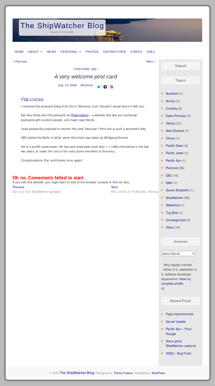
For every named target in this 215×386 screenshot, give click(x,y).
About (33, 51)
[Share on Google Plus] (111, 85)
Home (19, 51)
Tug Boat (172, 212)
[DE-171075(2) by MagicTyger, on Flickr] (32, 97)
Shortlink (87, 85)
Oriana (170, 138)
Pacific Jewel (175, 153)
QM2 (169, 183)
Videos (136, 51)
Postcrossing (80, 115)
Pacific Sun (173, 160)
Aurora (170, 101)
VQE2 (151, 51)
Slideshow (173, 205)
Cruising (171, 108)
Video (170, 227)
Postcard (82, 69)
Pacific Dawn (174, 145)
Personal (68, 51)
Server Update (176, 321)
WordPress (158, 373)
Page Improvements (179, 314)
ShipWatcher (114, 51)
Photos (92, 51)
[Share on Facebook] (105, 85)
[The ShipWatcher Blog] (107, 19)
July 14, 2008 (67, 85)
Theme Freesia (123, 373)
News (51, 51)
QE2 (94, 69)
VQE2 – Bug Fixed (178, 353)
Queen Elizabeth (177, 190)
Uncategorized (176, 220)
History (170, 123)
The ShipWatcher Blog (62, 25)
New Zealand (175, 130)
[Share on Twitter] (99, 85)
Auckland (172, 93)
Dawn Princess (176, 116)
